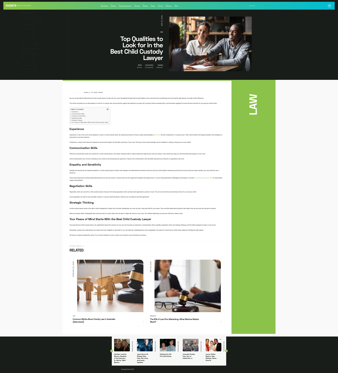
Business (169, 6)
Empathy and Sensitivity (79, 116)
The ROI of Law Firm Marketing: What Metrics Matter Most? (174, 320)
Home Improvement (125, 6)
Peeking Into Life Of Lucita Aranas (165, 355)
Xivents (11, 6)
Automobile (104, 6)
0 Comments (149, 67)
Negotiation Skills (77, 118)
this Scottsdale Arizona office (203, 178)
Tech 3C (160, 6)
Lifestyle (137, 6)
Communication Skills (78, 114)
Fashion (113, 6)
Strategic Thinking (77, 120)
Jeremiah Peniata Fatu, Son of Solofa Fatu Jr (189, 356)
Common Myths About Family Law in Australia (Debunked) (94, 320)
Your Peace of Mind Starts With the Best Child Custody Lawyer (90, 122)
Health (153, 6)
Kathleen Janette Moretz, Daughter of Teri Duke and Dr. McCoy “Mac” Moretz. (120, 358)
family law (157, 135)
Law (161, 32)
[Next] (226, 351)
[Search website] (330, 6)
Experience (75, 112)
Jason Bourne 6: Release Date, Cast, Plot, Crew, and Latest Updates (142, 358)
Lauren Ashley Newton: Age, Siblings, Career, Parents (211, 357)
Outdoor (145, 6)
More (176, 6)
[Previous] (111, 351)
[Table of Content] (107, 109)
